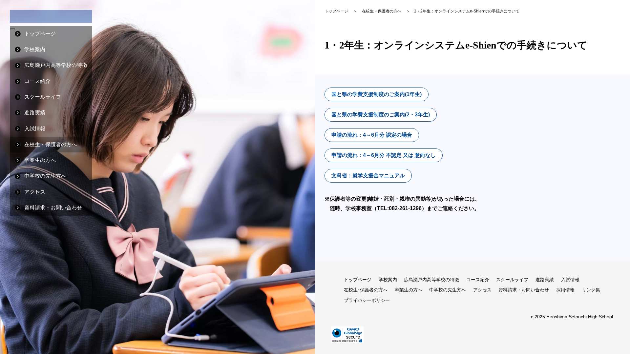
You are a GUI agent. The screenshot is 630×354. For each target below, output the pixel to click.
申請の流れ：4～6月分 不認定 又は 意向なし (383, 155)
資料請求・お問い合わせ (53, 207)
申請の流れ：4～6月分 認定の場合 (371, 135)
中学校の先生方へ (45, 176)
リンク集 (591, 289)
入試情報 (570, 279)
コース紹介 (477, 279)
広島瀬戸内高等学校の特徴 (431, 279)
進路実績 (545, 279)
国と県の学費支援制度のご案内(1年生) (376, 94)
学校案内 (388, 279)
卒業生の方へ (408, 289)
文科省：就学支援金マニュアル (368, 175)
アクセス (34, 192)
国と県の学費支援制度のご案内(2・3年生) (380, 114)
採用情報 (565, 289)
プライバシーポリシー (367, 300)
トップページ (40, 33)
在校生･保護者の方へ (366, 289)
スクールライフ (512, 279)
